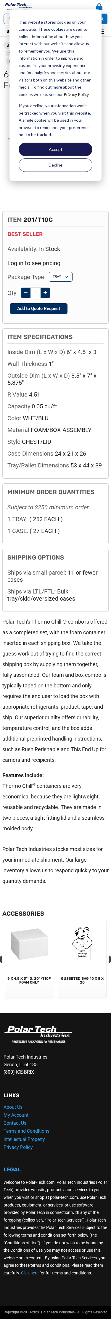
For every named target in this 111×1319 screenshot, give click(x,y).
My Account (16, 1115)
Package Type (25, 277)
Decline (55, 164)
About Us (13, 1107)
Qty (11, 292)
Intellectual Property (24, 1139)
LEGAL (12, 1169)
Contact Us (15, 1123)
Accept (55, 149)
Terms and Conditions (26, 1131)
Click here (29, 1273)
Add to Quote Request (38, 308)
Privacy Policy (76, 94)
